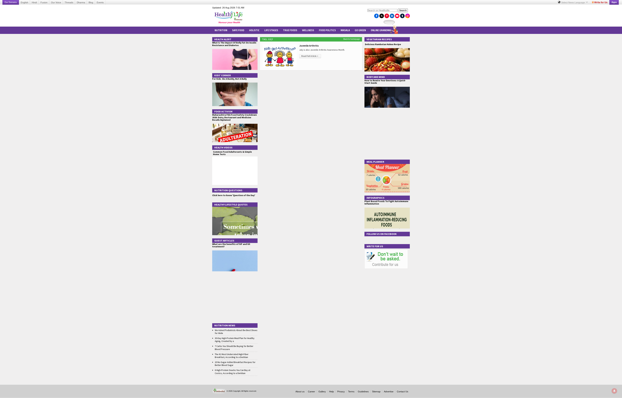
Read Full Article (309, 56)
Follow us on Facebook (382, 233)
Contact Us (402, 391)
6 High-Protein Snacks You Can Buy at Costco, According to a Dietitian (232, 371)
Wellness (308, 30)
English (24, 2)
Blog (91, 2)
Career (311, 391)
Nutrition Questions (228, 190)
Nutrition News (224, 325)
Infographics (375, 197)
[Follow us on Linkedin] (392, 15)
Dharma (81, 2)
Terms (351, 391)
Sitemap (376, 391)
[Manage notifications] (614, 390)
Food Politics (327, 30)
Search (403, 10)
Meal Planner (375, 161)
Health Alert (222, 39)
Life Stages (271, 30)
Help (331, 391)
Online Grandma (381, 30)
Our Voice (56, 2)
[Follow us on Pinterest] (387, 15)
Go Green (360, 30)
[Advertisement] (306, 16)
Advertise (388, 391)
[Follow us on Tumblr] (402, 15)
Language (573, 2)
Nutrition (221, 30)
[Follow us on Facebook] (376, 15)
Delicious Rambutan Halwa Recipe (382, 44)
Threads (69, 2)
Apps (614, 2)
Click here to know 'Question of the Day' (233, 195)
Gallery (322, 391)
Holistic (254, 30)
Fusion (43, 2)
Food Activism (223, 111)
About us (300, 391)
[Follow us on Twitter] (381, 15)
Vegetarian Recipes (379, 39)
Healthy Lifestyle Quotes (231, 204)
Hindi (34, 2)
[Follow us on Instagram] (407, 15)
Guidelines (363, 391)
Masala (345, 30)
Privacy (341, 391)
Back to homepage (351, 39)
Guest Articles (224, 240)
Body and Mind (376, 76)
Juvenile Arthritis (309, 45)
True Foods (290, 30)
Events (100, 2)
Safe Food (238, 30)
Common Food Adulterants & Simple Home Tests (232, 153)
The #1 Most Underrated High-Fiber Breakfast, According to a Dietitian (231, 356)
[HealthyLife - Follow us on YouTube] (397, 15)
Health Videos (223, 147)
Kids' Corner (222, 75)
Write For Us (375, 246)
